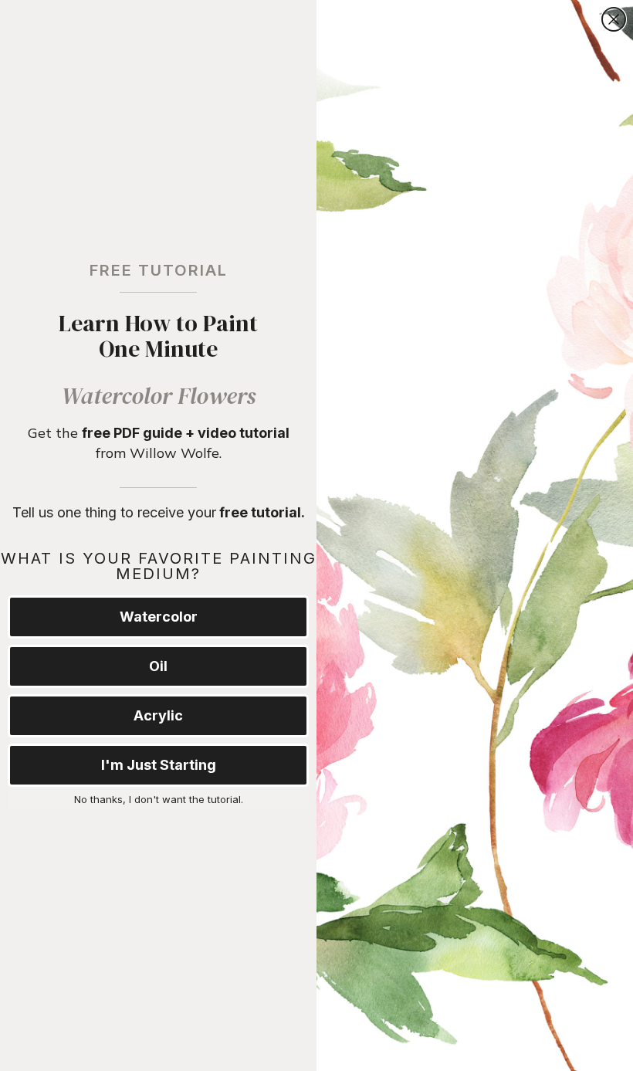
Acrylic (158, 715)
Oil (158, 666)
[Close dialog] (613, 19)
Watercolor (159, 616)
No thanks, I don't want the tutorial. (158, 799)
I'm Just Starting (158, 765)
